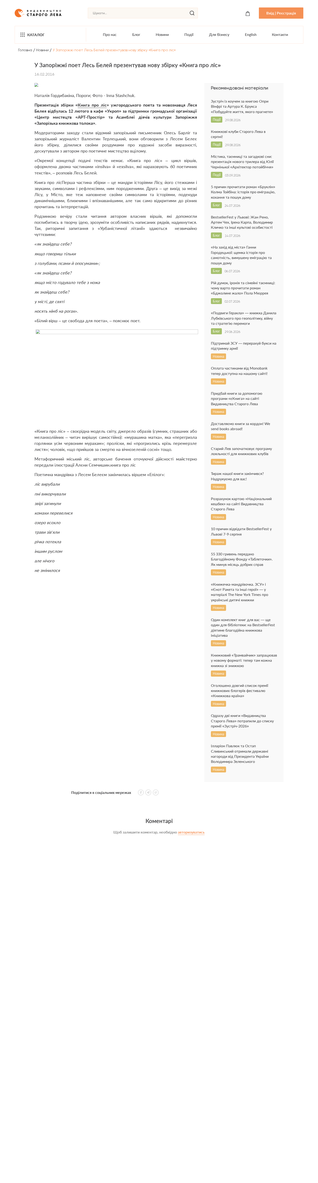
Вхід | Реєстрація (281, 13)
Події (188, 34)
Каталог (36, 34)
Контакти (280, 34)
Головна (25, 50)
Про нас (110, 34)
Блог (136, 34)
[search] (192, 13)
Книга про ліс (92, 104)
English (251, 34)
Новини (162, 34)
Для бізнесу (219, 34)
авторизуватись (191, 832)
